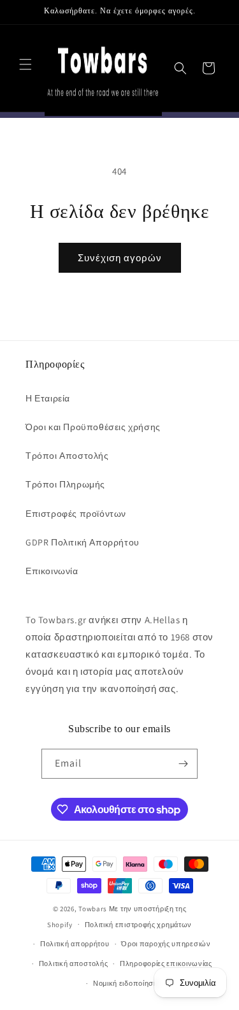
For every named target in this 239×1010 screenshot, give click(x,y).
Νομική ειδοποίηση (125, 983)
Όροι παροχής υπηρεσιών (165, 943)
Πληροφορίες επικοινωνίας (166, 963)
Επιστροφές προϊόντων (75, 513)
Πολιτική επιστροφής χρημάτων (138, 924)
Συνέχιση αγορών (120, 258)
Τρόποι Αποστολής (67, 455)
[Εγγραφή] (183, 764)
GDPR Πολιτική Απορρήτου (82, 542)
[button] (25, 64)
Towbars (92, 908)
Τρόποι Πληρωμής (65, 484)
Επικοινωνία (51, 571)
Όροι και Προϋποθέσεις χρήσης (93, 427)
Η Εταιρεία (47, 398)
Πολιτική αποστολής (73, 963)
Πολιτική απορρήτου (75, 943)
